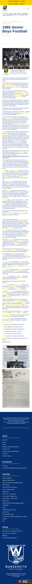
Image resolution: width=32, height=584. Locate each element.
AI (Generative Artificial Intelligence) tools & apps (14, 516)
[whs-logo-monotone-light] (16, 557)
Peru (3, 521)
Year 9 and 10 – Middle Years (9, 496)
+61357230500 (16, 576)
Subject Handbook (6, 478)
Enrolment (4, 465)
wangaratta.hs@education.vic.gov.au (16, 575)
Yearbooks (5, 453)
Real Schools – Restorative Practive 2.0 (12, 531)
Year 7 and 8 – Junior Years (9, 494)
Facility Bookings (6, 456)
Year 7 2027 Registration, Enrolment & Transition (14, 468)
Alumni (4, 442)
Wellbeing (4, 535)
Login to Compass (13, 3)
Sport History (5, 512)
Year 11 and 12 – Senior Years (9, 498)
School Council (6, 449)
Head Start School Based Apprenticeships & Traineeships (13, 504)
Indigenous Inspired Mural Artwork (10, 446)
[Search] (23, 8)
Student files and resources (9, 509)
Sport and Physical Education (9, 487)
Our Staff (4, 440)
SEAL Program (6, 485)
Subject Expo (5, 501)
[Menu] (27, 8)
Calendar (4, 518)
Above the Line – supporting (9, 533)
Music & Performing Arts (8, 489)
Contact (22, 3)
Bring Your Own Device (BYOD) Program (12, 482)
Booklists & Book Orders (8, 480)
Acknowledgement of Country (16, 1)
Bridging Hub (5, 491)
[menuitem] (16, 1)
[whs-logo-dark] (13, 8)
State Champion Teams (8, 514)
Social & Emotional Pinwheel (9, 538)
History (4, 444)
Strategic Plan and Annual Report (10, 451)
